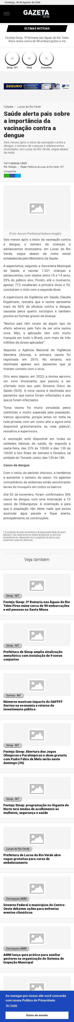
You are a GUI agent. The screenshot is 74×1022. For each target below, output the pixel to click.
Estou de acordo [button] (37, 1015)
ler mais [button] (11, 1005)
